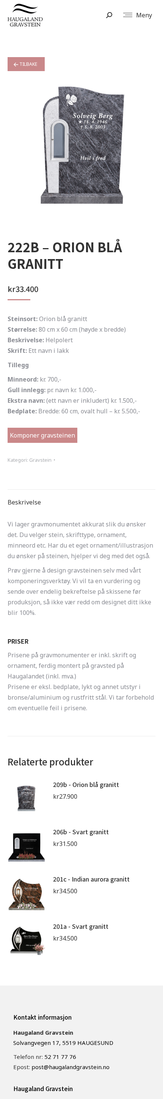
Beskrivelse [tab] (24, 502)
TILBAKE (27, 64)
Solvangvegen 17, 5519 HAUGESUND (63, 1042)
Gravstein (40, 459)
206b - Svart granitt (81, 831)
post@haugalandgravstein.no (70, 1067)
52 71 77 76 (60, 1056)
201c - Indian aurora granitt (91, 878)
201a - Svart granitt (80, 926)
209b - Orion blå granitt (86, 784)
